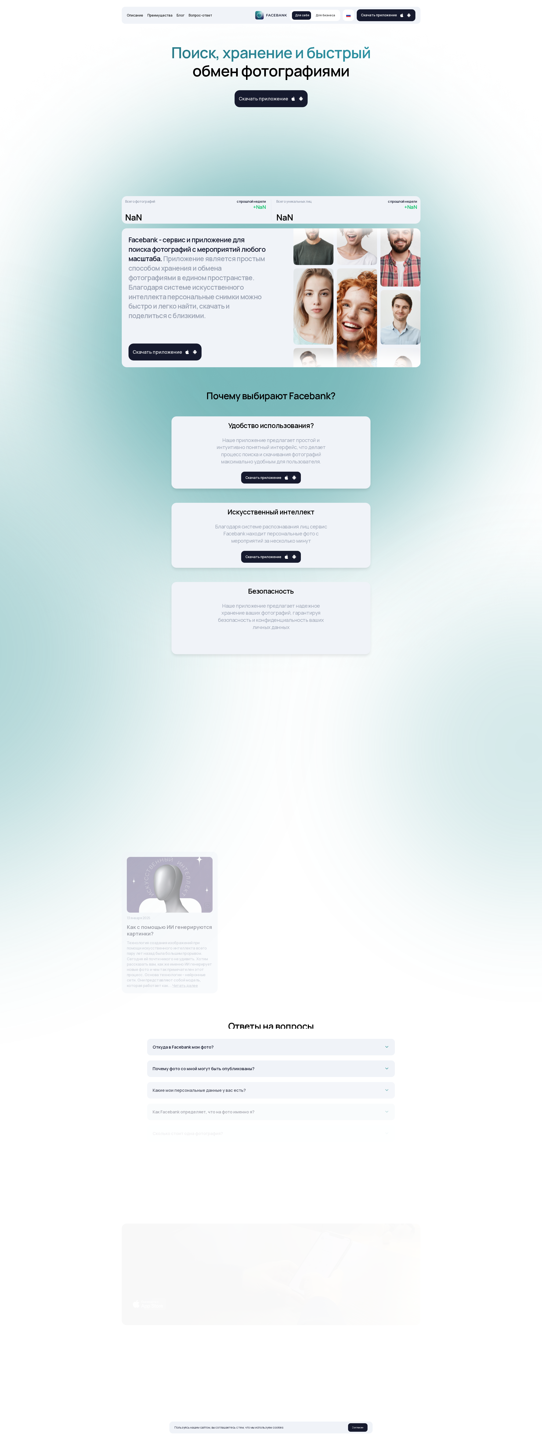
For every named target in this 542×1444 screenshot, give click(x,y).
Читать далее (185, 985)
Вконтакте (273, 1353)
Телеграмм (273, 1362)
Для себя (302, 15)
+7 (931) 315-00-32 (326, 1362)
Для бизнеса (325, 15)
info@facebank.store (328, 1353)
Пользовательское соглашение (385, 1353)
